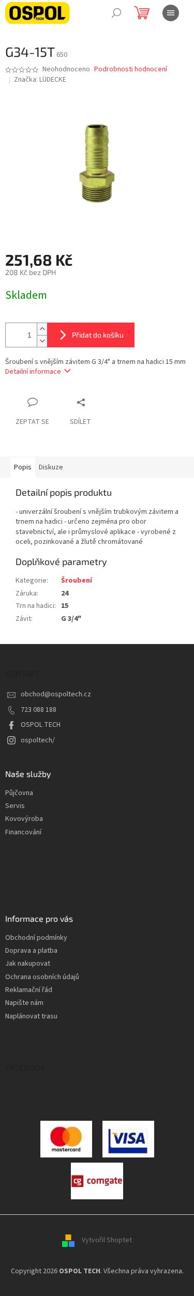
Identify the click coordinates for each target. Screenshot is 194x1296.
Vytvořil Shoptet (107, 1240)
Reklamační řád (28, 990)
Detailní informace (33, 372)
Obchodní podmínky (36, 938)
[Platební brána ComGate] (66, 1138)
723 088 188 (38, 710)
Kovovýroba (24, 819)
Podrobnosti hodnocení (130, 69)
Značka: (40, 79)
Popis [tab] (23, 467)
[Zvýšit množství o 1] (42, 329)
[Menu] (170, 13)
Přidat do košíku (98, 334)
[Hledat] (116, 13)
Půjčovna (19, 793)
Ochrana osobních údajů (42, 977)
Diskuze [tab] (51, 467)
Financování (23, 832)
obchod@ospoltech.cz (56, 694)
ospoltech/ (38, 740)
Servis (15, 806)
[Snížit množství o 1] (42, 341)
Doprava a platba (31, 951)
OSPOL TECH (41, 725)
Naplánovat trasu (31, 1016)
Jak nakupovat (27, 964)
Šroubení (76, 580)
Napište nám (24, 1003)
